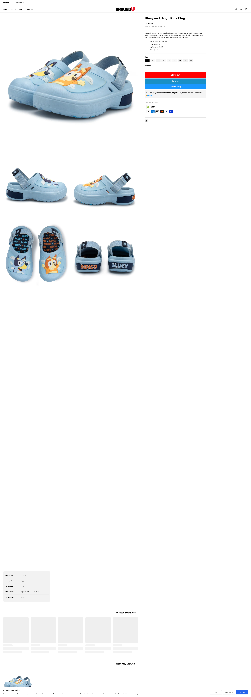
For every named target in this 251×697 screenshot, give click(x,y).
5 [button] (147, 61)
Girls (5, 9)
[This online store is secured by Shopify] (151, 108)
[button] (236, 9)
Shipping (147, 26)
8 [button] (163, 61)
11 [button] (180, 61)
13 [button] (191, 61)
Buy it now (175, 81)
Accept (242, 692)
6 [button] (152, 61)
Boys (12, 9)
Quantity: (148, 66)
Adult (21, 9)
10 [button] (174, 61)
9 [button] (169, 61)
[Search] (236, 9)
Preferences (229, 692)
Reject (216, 692)
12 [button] (185, 61)
